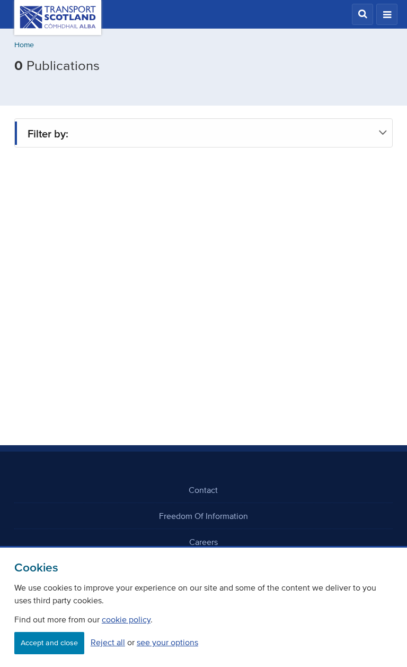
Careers (203, 542)
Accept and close (49, 643)
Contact (203, 490)
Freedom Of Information (203, 516)
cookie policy (126, 619)
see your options (167, 642)
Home (24, 45)
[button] (362, 14)
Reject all (108, 642)
